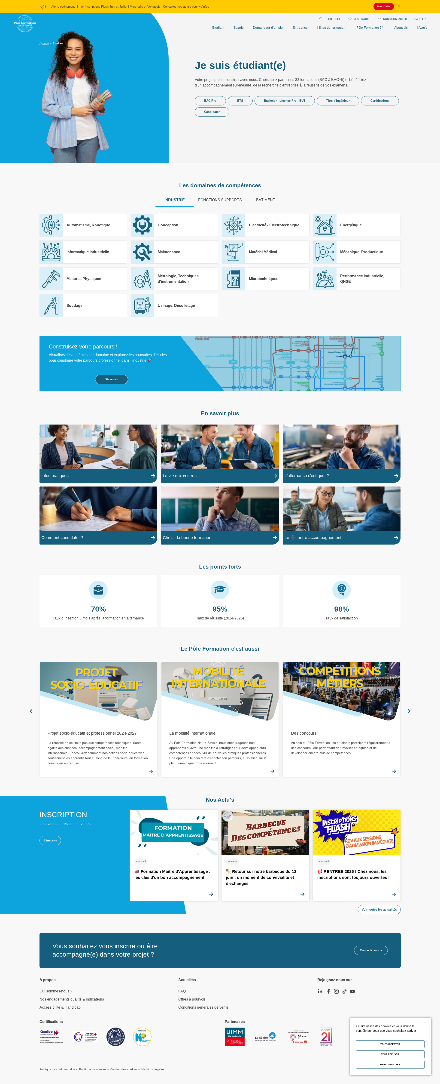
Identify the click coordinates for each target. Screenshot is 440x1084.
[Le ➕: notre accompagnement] (342, 516)
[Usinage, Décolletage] (174, 305)
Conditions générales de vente (203, 1007)
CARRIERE (420, 19)
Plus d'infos (383, 6)
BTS (240, 100)
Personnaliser (390, 1064)
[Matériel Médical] (265, 252)
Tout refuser (390, 1054)
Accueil (44, 43)
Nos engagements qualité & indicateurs (71, 999)
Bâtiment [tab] (265, 200)
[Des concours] (341, 719)
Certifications (379, 100)
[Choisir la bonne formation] (220, 516)
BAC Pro (210, 100)
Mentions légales (152, 1069)
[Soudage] (83, 305)
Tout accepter (390, 1044)
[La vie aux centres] (220, 454)
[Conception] (174, 225)
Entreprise (300, 27)
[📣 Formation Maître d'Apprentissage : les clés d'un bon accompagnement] (174, 855)
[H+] (142, 1037)
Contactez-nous (371, 950)
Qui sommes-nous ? (55, 991)
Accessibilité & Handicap (60, 1007)
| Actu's (422, 27)
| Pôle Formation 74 (369, 27)
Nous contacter (395, 19)
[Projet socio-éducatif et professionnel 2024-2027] (98, 719)
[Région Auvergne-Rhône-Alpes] (265, 1037)
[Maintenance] (174, 252)
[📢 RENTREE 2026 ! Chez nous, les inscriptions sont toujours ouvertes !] (357, 855)
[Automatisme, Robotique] (83, 225)
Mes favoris (362, 19)
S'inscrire (50, 840)
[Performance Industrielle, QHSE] (357, 279)
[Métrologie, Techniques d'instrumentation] (174, 279)
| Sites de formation (331, 27)
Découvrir (111, 379)
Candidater (212, 112)
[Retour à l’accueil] (25, 18)
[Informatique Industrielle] (83, 252)
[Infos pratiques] (98, 454)
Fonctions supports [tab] (220, 200)
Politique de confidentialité (57, 1069)
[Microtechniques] (265, 279)
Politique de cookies (92, 1069)
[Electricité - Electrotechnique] (265, 225)
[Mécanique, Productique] (357, 252)
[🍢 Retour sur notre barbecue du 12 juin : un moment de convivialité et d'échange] (265, 855)
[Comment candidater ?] (98, 516)
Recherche (333, 19)
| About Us (400, 27)
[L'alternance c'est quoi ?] (342, 454)
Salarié (239, 27)
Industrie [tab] (174, 200)
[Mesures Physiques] (83, 279)
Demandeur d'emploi (268, 27)
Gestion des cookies (124, 1069)
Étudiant (218, 27)
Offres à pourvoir (191, 999)
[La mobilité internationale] (220, 719)
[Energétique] (357, 225)
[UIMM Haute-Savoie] (235, 1037)
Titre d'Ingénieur (338, 100)
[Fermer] (399, 6)
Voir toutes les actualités (379, 909)
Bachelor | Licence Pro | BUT (284, 100)
